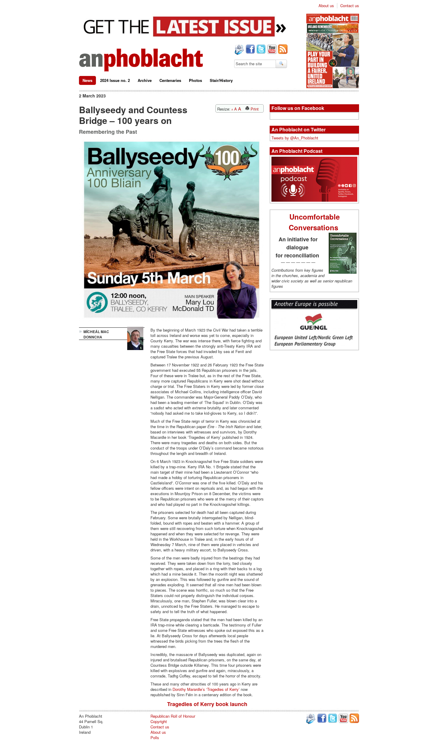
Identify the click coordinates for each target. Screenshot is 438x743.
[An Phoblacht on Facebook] (249, 49)
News (87, 80)
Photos (195, 80)
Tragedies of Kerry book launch (207, 704)
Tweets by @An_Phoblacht (294, 138)
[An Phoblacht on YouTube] (271, 49)
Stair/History (221, 80)
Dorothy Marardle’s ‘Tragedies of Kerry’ (207, 689)
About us (326, 5)
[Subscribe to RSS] (282, 49)
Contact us (349, 5)
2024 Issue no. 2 (115, 80)
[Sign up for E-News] (238, 50)
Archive (145, 80)
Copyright (158, 721)
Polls (154, 737)
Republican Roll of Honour (172, 716)
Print (254, 109)
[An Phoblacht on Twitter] (260, 49)
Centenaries (170, 80)
